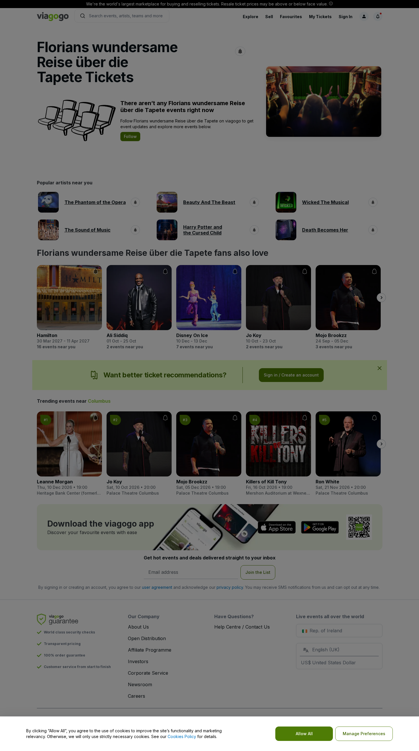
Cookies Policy (182, 736)
